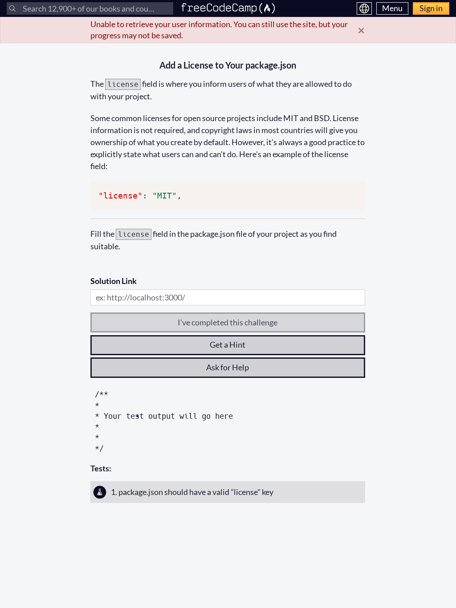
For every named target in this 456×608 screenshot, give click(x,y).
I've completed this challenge (227, 322)
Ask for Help (227, 367)
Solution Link (113, 281)
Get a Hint (227, 344)
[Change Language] (364, 8)
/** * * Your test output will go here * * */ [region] (164, 421)
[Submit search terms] (12, 8)
